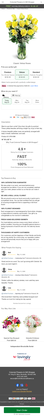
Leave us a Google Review (22, 391)
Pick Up (17, 95)
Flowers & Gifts (11, 9)
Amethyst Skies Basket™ (22, 275)
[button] (39, 411)
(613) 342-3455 (22, 376)
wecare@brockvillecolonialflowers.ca (22, 378)
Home (3, 9)
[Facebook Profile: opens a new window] (17, 385)
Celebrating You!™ (20, 258)
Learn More (34, 86)
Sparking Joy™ (19, 293)
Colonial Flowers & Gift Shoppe (22, 2)
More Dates (37, 101)
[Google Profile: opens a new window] (22, 385)
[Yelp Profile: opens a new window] (26, 385)
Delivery (6, 96)
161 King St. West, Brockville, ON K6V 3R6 (22, 374)
